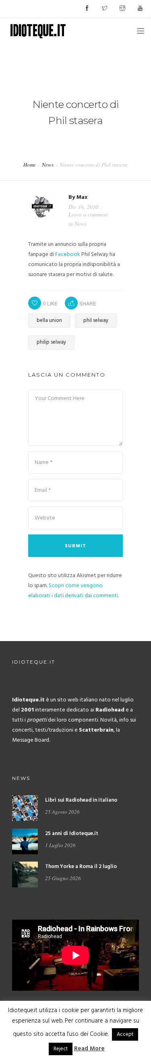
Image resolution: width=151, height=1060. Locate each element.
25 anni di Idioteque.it (71, 833)
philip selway (51, 342)
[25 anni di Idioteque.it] (25, 841)
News (48, 164)
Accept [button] (125, 1034)
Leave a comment (88, 214)
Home (29, 164)
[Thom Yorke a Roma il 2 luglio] (25, 874)
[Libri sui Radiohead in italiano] (25, 808)
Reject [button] (61, 1049)
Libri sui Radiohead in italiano (81, 800)
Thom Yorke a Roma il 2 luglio (81, 866)
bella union (49, 320)
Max (82, 197)
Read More (89, 1049)
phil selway (95, 320)
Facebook (67, 254)
